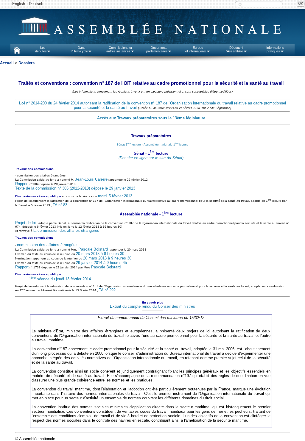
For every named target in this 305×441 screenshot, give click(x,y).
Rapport (22, 184)
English (18, 3)
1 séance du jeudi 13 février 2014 (60, 279)
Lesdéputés (41, 49)
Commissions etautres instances (119, 49)
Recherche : (240, 4)
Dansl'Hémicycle (79, 49)
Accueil (7, 63)
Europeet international (195, 49)
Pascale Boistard (93, 249)
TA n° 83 (60, 205)
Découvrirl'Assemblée (235, 49)
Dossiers (26, 63)
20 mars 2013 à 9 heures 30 (107, 258)
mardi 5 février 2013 (115, 196)
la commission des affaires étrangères (66, 230)
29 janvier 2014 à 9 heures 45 (101, 262)
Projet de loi (25, 222)
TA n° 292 (107, 290)
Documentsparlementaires (157, 49)
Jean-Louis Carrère (91, 179)
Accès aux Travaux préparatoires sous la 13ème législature (151, 118)
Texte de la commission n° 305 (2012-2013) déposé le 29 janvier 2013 (75, 188)
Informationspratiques (275, 49)
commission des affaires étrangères (48, 245)
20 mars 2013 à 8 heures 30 (100, 253)
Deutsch (36, 3)
